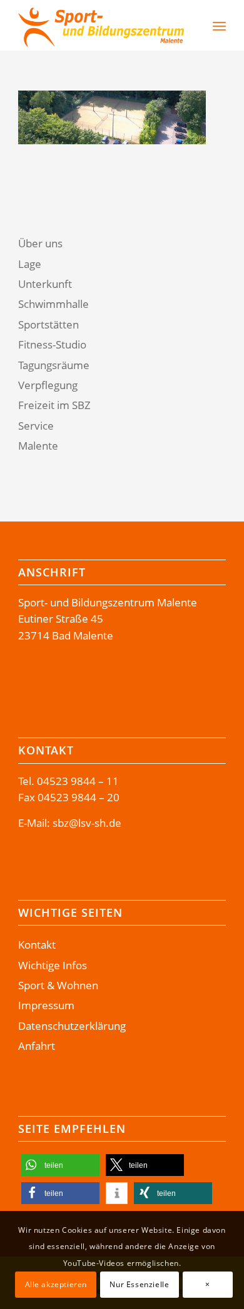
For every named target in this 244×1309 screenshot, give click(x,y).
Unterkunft (45, 284)
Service (36, 425)
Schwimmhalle (53, 304)
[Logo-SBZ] (101, 26)
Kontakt (37, 944)
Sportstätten (48, 324)
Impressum (46, 1005)
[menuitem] (187, 26)
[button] (60, 1165)
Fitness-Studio (52, 344)
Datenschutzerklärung (72, 1026)
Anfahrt (36, 1046)
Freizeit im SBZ (54, 405)
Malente (38, 445)
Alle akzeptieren (56, 1284)
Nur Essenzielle (139, 1284)
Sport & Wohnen (58, 985)
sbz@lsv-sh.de (87, 823)
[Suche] (193, 26)
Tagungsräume (53, 365)
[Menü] (219, 26)
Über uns (40, 243)
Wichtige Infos (52, 965)
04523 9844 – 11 (78, 781)
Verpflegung (48, 385)
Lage (29, 264)
